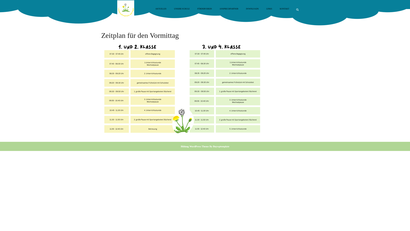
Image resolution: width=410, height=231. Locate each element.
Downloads (252, 9)
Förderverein (204, 9)
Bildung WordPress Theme (195, 146)
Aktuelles (160, 9)
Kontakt (284, 9)
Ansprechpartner (229, 9)
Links (269, 9)
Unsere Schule (182, 9)
